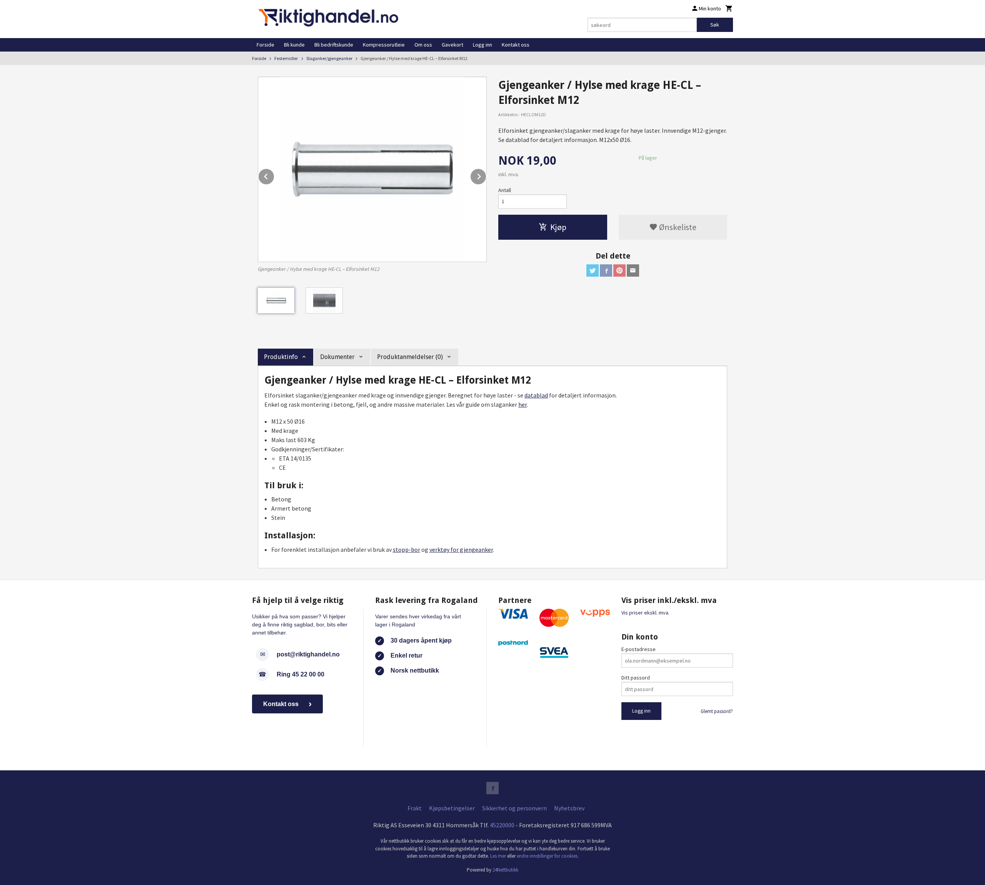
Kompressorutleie (384, 44)
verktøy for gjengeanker (461, 549)
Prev (274, 175)
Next (486, 175)
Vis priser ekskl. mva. (645, 612)
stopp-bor (406, 549)
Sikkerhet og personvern (514, 808)
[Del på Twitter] (592, 270)
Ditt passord (635, 677)
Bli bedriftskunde (333, 44)
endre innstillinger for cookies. (548, 856)
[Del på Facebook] (606, 270)
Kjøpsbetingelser (452, 808)
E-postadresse (638, 649)
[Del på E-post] (633, 270)
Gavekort (452, 44)
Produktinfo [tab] (281, 357)
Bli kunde (294, 44)
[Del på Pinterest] (619, 270)
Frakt (414, 808)
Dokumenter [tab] (337, 357)
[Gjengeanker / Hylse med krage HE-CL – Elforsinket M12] (372, 169)
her (522, 404)
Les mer (498, 856)
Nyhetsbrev (569, 808)
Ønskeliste (677, 227)
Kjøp (558, 227)
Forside (265, 44)
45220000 (502, 825)
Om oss (423, 44)
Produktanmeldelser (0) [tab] (410, 357)
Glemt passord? (717, 711)
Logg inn (482, 44)
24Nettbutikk (505, 870)
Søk (714, 24)
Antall (504, 190)
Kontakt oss (515, 44)
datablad (536, 395)
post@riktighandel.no (308, 654)
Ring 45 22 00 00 (300, 674)
